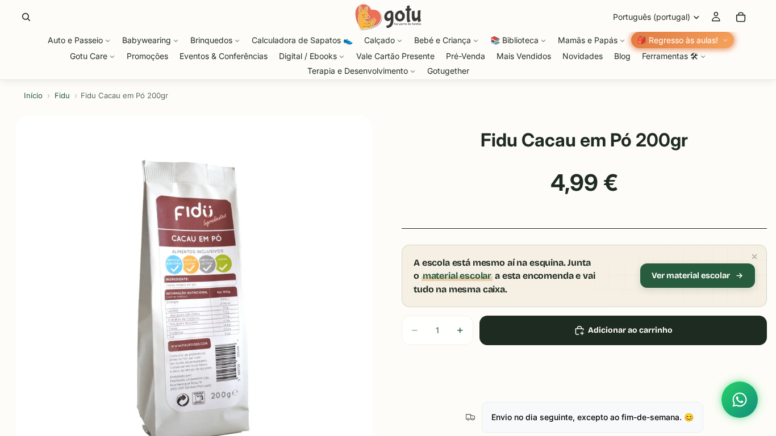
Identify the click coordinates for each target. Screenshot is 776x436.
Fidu (62, 95)
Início (33, 95)
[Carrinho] (740, 17)
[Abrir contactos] (739, 400)
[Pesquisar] (26, 17)
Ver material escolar (691, 275)
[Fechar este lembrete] (754, 256)
